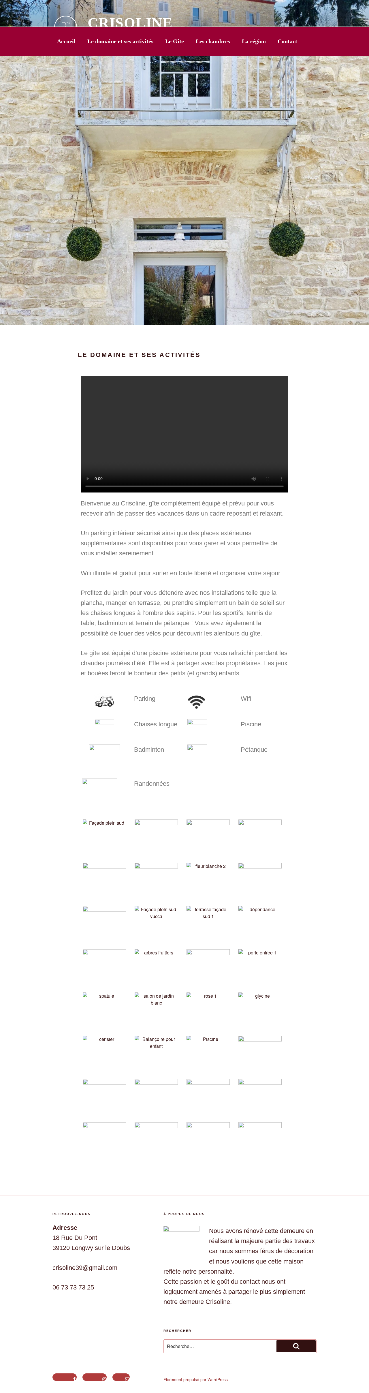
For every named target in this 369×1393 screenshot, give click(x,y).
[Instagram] (94, 1377)
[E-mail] (121, 1377)
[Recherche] (296, 1346)
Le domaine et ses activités (120, 41)
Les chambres (213, 41)
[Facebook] (64, 1377)
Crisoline (130, 23)
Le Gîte (174, 41)
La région (254, 41)
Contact (287, 41)
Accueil (66, 41)
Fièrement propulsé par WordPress (195, 1379)
